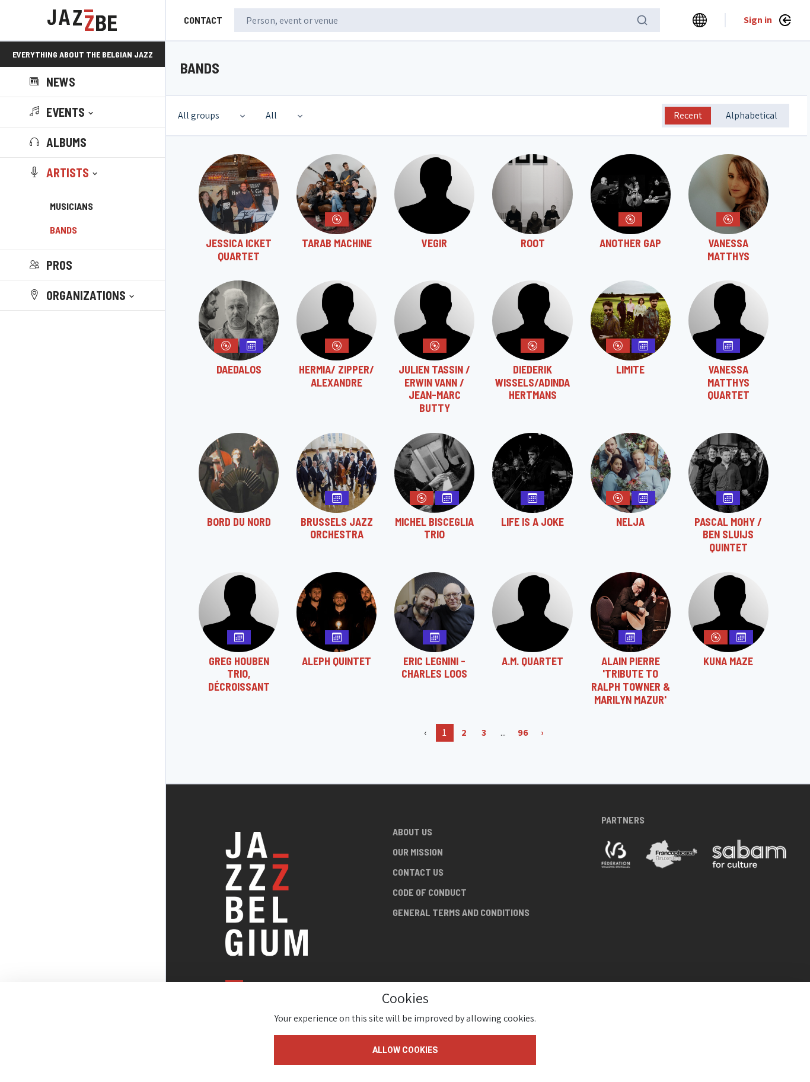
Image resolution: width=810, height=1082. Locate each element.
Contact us (418, 871)
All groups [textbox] (198, 115)
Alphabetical (751, 115)
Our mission (418, 851)
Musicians (71, 206)
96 (523, 732)
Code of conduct (430, 892)
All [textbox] (271, 115)
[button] (62, 112)
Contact (203, 19)
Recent (688, 115)
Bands (63, 229)
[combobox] (213, 115)
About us (412, 831)
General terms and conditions (461, 912)
